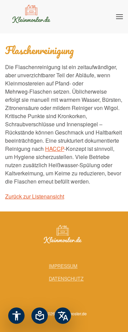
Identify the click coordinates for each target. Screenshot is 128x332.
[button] (119, 16)
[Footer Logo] (64, 235)
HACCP (54, 149)
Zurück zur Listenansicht (34, 196)
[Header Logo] (33, 16)
